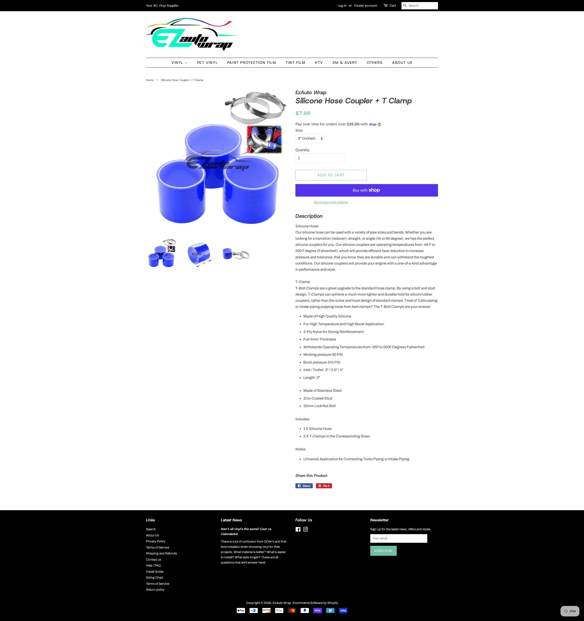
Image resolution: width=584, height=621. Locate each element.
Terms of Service (157, 547)
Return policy (155, 589)
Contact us (153, 559)
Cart (393, 5)
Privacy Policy (155, 541)
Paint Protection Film (251, 62)
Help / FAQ (153, 565)
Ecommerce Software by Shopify (315, 603)
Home (150, 80)
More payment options (331, 202)
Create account (365, 5)
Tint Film (295, 62)
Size (299, 130)
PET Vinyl (207, 62)
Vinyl (178, 62)
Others (375, 62)
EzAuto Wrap (282, 603)
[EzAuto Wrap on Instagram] (305, 530)
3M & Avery (344, 62)
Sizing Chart (154, 577)
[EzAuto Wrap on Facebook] (298, 530)
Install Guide (154, 571)
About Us (402, 62)
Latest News (231, 519)
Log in (342, 5)
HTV (319, 62)
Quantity (302, 150)
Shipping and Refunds (161, 553)
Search (151, 529)
